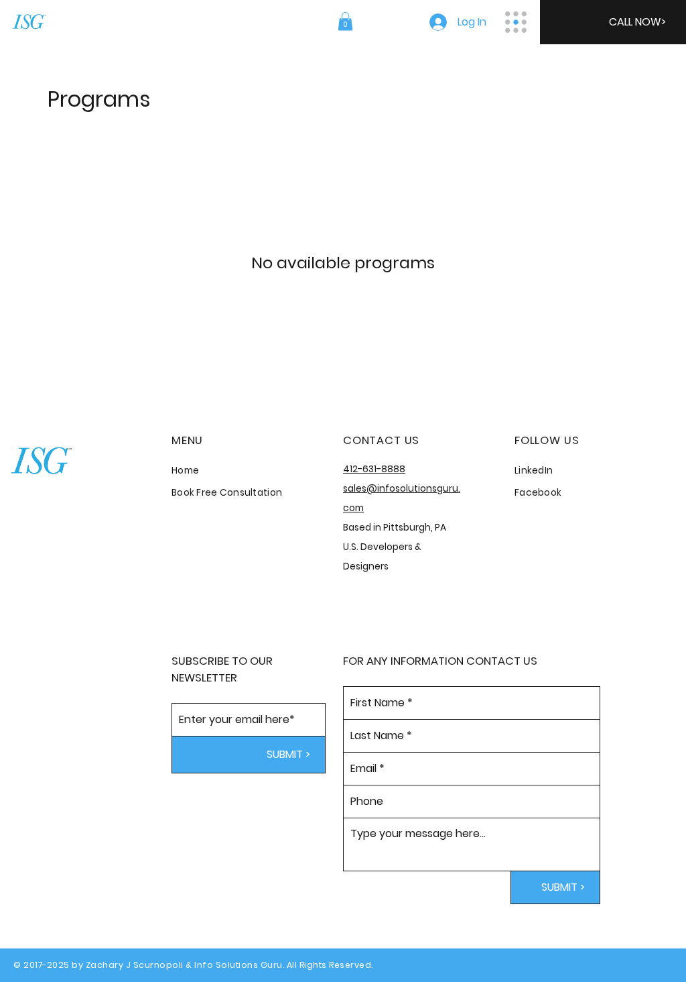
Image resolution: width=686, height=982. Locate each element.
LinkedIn (533, 470)
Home (185, 470)
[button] (345, 21)
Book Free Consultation (227, 492)
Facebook (537, 492)
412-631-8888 (374, 469)
